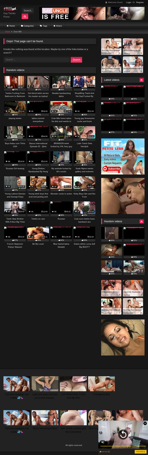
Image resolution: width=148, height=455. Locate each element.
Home (12, 26)
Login (128, 2)
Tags (45, 26)
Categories (29, 26)
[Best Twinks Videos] (10, 9)
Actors (59, 26)
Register (140, 2)
